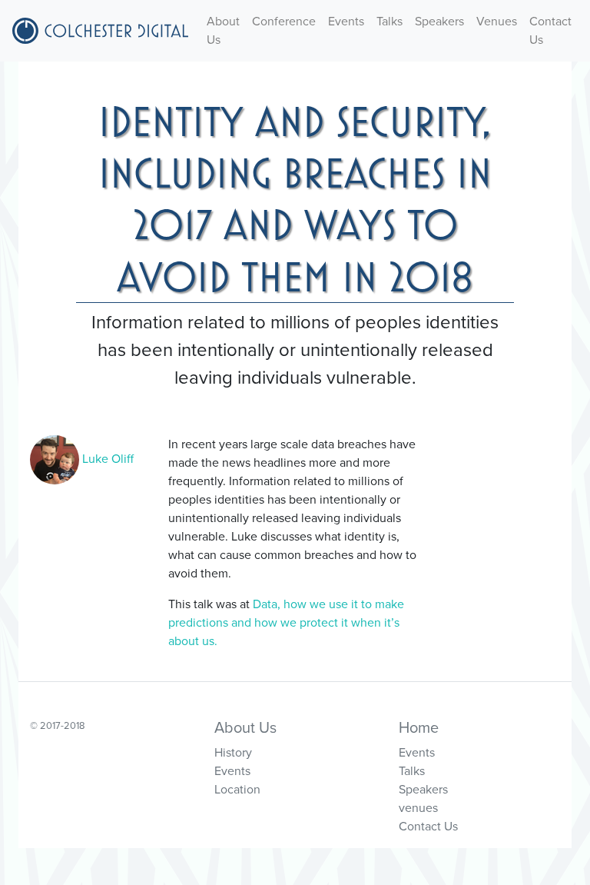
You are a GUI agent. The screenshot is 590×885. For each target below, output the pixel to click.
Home (419, 728)
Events (346, 21)
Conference (284, 21)
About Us (223, 31)
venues (418, 808)
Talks (389, 21)
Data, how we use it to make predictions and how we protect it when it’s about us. (286, 623)
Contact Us (550, 31)
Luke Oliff (106, 459)
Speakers (439, 21)
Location (237, 789)
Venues (496, 21)
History (233, 752)
